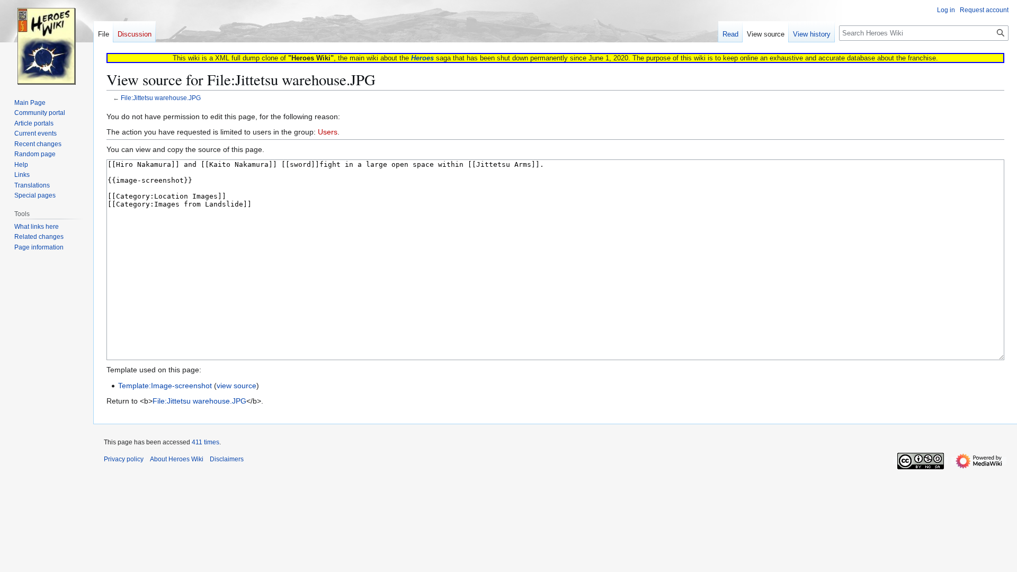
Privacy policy (124, 459)
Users (327, 132)
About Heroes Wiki (176, 459)
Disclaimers (227, 459)
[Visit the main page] (46, 42)
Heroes (422, 58)
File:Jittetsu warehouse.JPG (161, 97)
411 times (205, 442)
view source (236, 385)
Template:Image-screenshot (165, 385)
